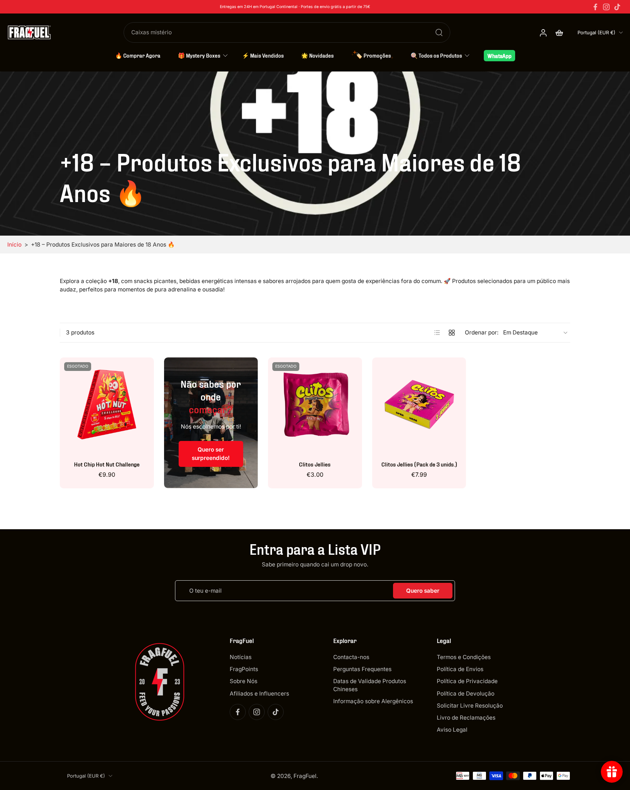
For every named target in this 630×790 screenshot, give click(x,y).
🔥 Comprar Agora (137, 55)
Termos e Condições (464, 657)
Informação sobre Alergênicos (373, 700)
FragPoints (244, 669)
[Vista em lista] (437, 332)
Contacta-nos (351, 657)
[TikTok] (617, 7)
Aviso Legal (452, 729)
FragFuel (304, 775)
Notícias (241, 657)
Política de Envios (460, 669)
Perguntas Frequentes (362, 669)
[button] (270, 640)
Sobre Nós (243, 681)
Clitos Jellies (315, 463)
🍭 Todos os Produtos (436, 55)
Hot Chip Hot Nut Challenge (107, 463)
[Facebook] (595, 7)
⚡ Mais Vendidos (263, 55)
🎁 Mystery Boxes (199, 55)
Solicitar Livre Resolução (470, 705)
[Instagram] (606, 7)
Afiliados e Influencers (259, 693)
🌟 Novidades (317, 55)
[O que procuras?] (439, 32)
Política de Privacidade (467, 681)
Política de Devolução (465, 693)
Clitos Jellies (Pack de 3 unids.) (419, 463)
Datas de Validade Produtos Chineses (369, 685)
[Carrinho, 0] (559, 32)
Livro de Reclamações (466, 717)
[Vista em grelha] (452, 332)
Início (14, 244)
